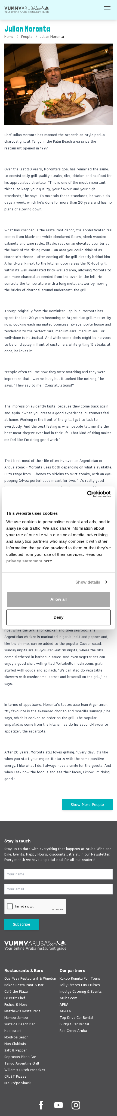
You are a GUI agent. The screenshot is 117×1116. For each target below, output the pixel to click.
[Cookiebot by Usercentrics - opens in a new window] (87, 494)
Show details (87, 582)
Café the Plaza (16, 991)
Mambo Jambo (16, 1017)
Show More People (87, 804)
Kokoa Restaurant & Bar (24, 985)
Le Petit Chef (14, 998)
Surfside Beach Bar (19, 1024)
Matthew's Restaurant (22, 1011)
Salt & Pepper (15, 1050)
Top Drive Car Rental (76, 1017)
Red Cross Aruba (73, 1030)
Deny (58, 617)
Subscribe (21, 924)
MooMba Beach (16, 1037)
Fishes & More (15, 1004)
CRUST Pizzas (15, 1076)
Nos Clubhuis (15, 1043)
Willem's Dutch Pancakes (24, 1069)
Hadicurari (12, 1030)
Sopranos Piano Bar (20, 1056)
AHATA (65, 1011)
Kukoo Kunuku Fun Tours (80, 978)
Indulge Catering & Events (81, 991)
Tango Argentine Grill (21, 1063)
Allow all (58, 599)
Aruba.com (68, 998)
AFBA (64, 1004)
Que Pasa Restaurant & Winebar (30, 978)
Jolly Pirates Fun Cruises (80, 985)
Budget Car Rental (74, 1024)
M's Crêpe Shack (17, 1083)
